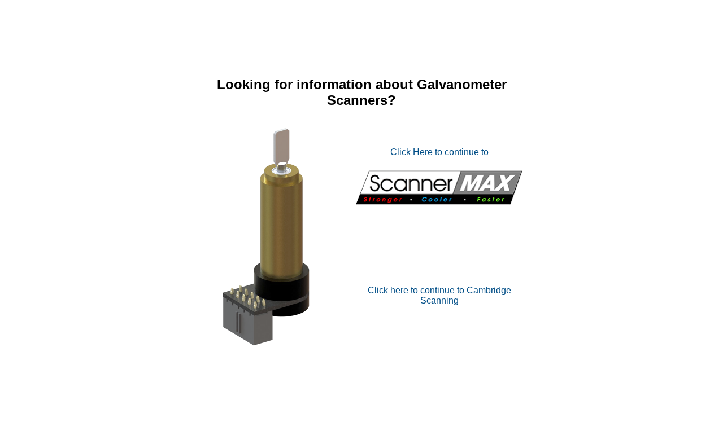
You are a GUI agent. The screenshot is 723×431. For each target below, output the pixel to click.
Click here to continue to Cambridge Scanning (439, 295)
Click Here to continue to (439, 152)
